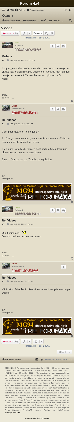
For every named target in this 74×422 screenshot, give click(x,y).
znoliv (17, 43)
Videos (6, 28)
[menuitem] (10, 10)
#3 (3, 224)
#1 (3, 60)
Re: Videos (9, 119)
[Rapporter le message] (52, 46)
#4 (3, 281)
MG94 (14, 106)
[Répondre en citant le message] (57, 46)
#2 (3, 124)
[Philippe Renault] (12, 413)
